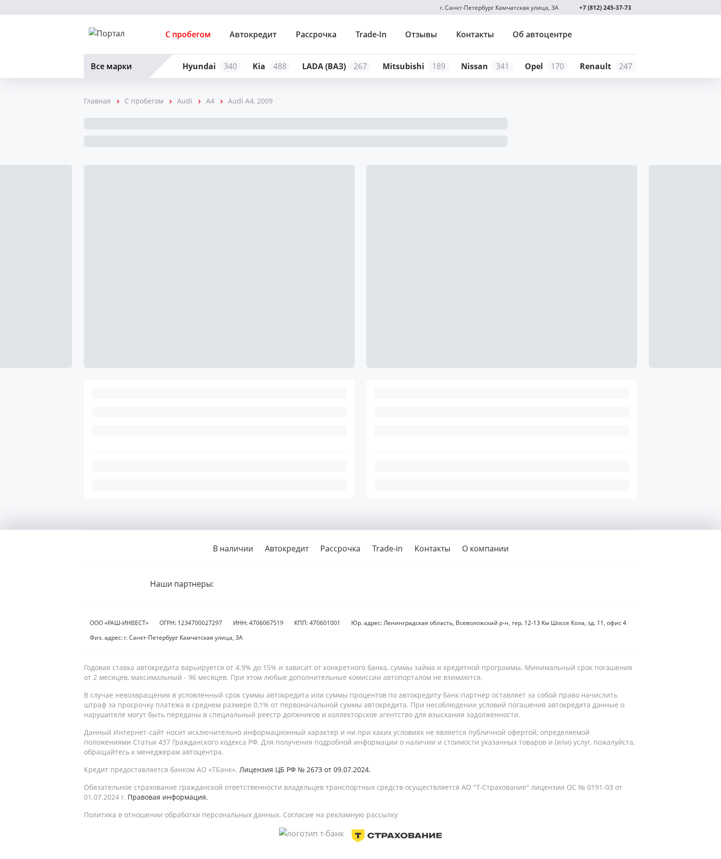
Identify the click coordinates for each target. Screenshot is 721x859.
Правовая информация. (168, 797)
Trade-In (371, 34)
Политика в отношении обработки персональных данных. (182, 814)
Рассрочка (316, 34)
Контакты (475, 34)
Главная (97, 100)
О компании (485, 548)
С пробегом (188, 34)
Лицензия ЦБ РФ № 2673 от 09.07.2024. (305, 769)
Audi (184, 100)
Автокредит (253, 34)
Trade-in (387, 548)
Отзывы (421, 34)
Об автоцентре (542, 34)
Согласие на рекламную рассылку (340, 814)
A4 (210, 100)
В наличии (233, 548)
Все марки (111, 66)
